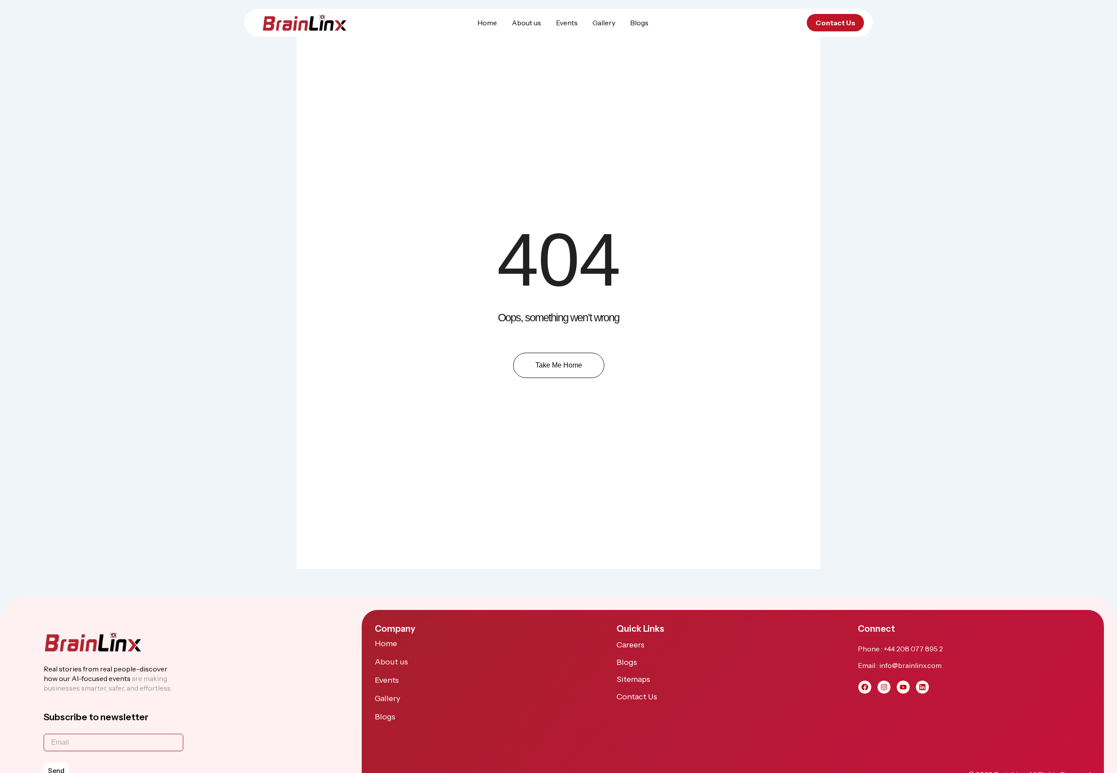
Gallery (604, 22)
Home (487, 22)
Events (567, 22)
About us (526, 22)
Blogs (639, 22)
